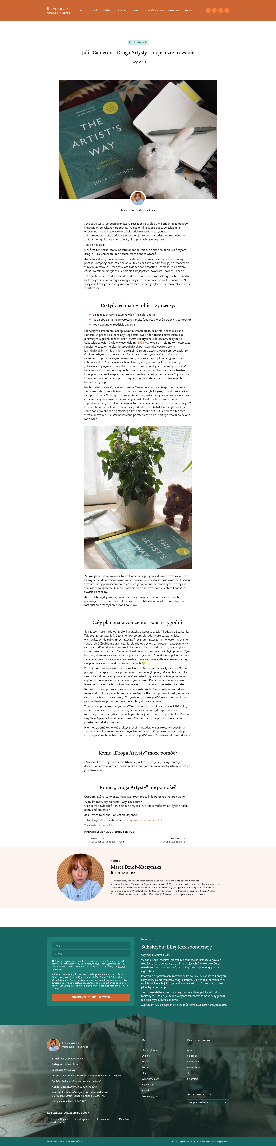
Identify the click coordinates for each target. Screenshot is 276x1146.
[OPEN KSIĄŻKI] (111, 10)
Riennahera (58, 8)
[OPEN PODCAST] (128, 10)
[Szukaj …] (202, 10)
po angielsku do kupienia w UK (142, 820)
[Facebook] (220, 10)
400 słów (143, 342)
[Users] (226, 10)
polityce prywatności (85, 982)
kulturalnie (138, 42)
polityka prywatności (94, 985)
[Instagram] (214, 10)
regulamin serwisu (119, 985)
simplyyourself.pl (222, 1141)
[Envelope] (208, 10)
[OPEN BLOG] (141, 10)
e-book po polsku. (103, 825)
